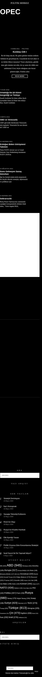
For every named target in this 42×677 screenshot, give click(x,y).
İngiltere (26, 613)
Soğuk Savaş (23, 598)
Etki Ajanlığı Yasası (11, 537)
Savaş (11, 598)
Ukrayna (33, 608)
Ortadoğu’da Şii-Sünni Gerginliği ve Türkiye (10, 93)
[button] (37, 475)
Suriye (10, 602)
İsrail (13, 617)
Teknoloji (22, 603)
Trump (4, 608)
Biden (33, 570)
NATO (7, 587)
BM (17, 574)
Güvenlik (18, 580)
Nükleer (18, 588)
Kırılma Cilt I (20, 52)
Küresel (26, 584)
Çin (14, 612)
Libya (35, 584)
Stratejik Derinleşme (12, 498)
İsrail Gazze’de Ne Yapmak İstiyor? (18, 553)
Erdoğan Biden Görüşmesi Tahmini (12, 145)
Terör (32, 603)
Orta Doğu (27, 588)
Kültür (15, 584)
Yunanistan (4, 613)
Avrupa (10, 570)
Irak (34, 580)
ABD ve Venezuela (8, 120)
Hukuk (27, 580)
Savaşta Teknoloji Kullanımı (15, 514)
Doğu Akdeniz (23, 577)
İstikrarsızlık (6, 199)
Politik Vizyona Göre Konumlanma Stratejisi (21, 545)
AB (3, 566)
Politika (25, 48)
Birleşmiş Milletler (7, 574)
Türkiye (17, 608)
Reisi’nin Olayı (9, 522)
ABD (14, 565)
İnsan (35, 613)
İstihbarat (23, 617)
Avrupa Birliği (23, 570)
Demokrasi (26, 574)
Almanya (27, 566)
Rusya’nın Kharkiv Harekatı (14, 530)
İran (4, 617)
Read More (19, 76)
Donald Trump (10, 577)
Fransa (9, 580)
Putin (20, 593)
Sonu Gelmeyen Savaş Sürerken (11, 172)
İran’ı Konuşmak (10, 506)
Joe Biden (6, 584)
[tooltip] (16, 663)
